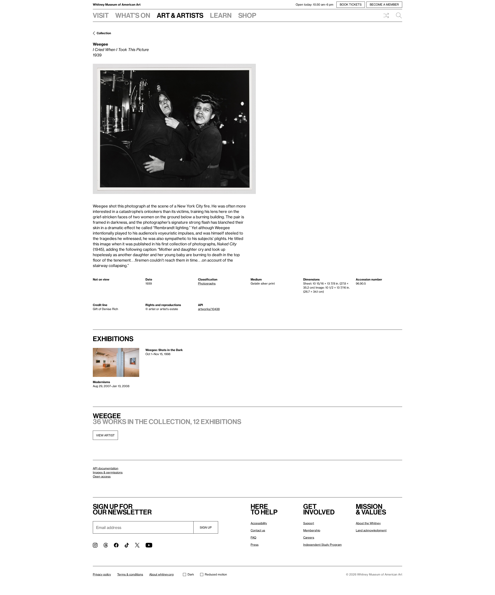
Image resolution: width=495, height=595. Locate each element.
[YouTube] (149, 545)
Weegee (100, 44)
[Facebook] (116, 545)
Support (308, 523)
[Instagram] (95, 545)
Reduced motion (216, 574)
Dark (191, 574)
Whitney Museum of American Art (117, 4)
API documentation (105, 468)
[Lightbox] (174, 129)
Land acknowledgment (371, 530)
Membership (311, 530)
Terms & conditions (130, 574)
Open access (102, 476)
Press (255, 544)
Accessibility (259, 523)
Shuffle (386, 15)
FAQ (253, 537)
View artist (105, 435)
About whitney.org (161, 574)
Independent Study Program (322, 544)
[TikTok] (127, 545)
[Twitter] (137, 545)
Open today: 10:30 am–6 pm (314, 4)
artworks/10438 (209, 309)
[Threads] (106, 545)
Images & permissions (108, 472)
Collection (104, 33)
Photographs (207, 283)
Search (397, 15)
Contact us (258, 530)
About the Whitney (368, 523)
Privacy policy (102, 574)
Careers (308, 537)
